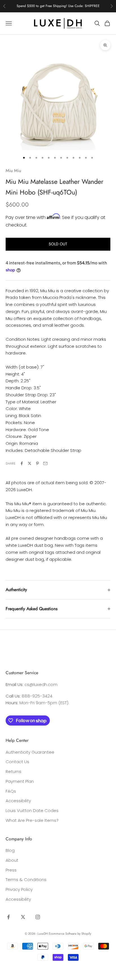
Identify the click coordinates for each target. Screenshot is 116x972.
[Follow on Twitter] (23, 917)
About (12, 860)
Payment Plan (20, 781)
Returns (13, 771)
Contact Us (17, 762)
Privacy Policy (19, 889)
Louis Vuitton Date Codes (32, 810)
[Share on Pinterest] (37, 463)
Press (11, 870)
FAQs (11, 791)
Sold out (58, 244)
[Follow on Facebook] (8, 917)
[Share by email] (45, 463)
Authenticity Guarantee (30, 752)
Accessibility (18, 801)
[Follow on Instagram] (38, 917)
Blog (10, 850)
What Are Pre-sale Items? (32, 820)
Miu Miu (13, 170)
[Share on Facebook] (21, 463)
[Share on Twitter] (29, 463)
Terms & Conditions (26, 879)
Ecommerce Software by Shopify (70, 933)
